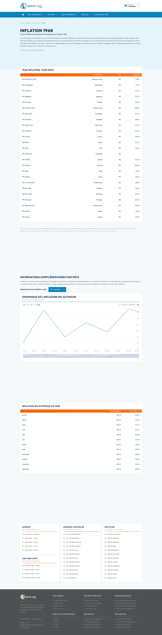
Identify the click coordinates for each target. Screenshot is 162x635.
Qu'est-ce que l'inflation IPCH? (126, 621)
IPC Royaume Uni (28, 205)
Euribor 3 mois (58, 606)
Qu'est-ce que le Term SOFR (94, 603)
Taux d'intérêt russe (72, 570)
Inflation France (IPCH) (124, 627)
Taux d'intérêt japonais (73, 562)
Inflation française (112, 570)
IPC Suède (26, 211)
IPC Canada (26, 102)
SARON (56, 619)
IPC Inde (25, 148)
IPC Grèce (25, 142)
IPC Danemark (27, 114)
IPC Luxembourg (28, 182)
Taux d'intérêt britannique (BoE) (126, 606)
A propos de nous (36, 619)
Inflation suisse (111, 574)
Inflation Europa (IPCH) (124, 624)
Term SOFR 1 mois (91, 606)
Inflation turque (112, 578)
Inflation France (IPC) (92, 627)
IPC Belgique (27, 96)
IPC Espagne (26, 119)
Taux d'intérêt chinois (72, 550)
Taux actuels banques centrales (126, 600)
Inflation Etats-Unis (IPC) (93, 624)
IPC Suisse (26, 217)
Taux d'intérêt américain (73, 534)
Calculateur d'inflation (113, 534)
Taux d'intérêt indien (72, 558)
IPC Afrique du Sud (29, 79)
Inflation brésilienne (113, 550)
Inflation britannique (113, 554)
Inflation (51, 15)
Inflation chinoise (112, 562)
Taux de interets (35, 15)
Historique (36, 23)
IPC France (26, 137)
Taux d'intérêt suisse (72, 574)
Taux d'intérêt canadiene (73, 546)
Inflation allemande (113, 538)
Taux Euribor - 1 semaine (32, 534)
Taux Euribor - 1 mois (31, 538)
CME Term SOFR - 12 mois (32, 577)
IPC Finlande (26, 131)
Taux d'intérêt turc (71, 578)
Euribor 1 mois (58, 603)
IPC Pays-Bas (27, 194)
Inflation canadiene (113, 558)
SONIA (56, 624)
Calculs (84, 15)
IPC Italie (25, 171)
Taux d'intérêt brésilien (72, 538)
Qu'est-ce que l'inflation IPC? (94, 619)
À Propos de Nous (101, 15)
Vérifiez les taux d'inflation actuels (32, 50)
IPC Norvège (26, 188)
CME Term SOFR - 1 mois (32, 566)
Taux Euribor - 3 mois (31, 542)
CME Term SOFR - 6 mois (32, 574)
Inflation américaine (113, 542)
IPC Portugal (26, 200)
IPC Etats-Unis (27, 125)
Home (22, 23)
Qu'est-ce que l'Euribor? (61, 600)
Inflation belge (111, 546)
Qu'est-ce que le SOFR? (92, 600)
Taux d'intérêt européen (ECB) (126, 609)
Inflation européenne (113, 566)
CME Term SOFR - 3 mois (32, 570)
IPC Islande (26, 165)
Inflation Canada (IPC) (92, 621)
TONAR (56, 627)
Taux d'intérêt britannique (73, 542)
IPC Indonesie (27, 154)
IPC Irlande (26, 159)
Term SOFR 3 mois (91, 609)
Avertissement (24, 619)
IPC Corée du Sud (28, 108)
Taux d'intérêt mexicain (73, 566)
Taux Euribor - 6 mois (31, 546)
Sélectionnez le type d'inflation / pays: (33, 289)
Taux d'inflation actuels (124, 619)
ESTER (56, 621)
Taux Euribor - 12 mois (31, 550)
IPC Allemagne (27, 85)
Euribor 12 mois (59, 609)
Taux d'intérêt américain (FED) (126, 603)
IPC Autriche (26, 91)
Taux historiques (68, 15)
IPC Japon (26, 177)
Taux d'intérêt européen (73, 554)
